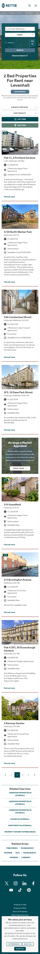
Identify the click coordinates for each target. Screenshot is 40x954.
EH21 (18, 853)
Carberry (25, 857)
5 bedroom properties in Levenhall (20, 811)
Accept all (20, 949)
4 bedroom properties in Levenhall (20, 802)
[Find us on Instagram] (15, 883)
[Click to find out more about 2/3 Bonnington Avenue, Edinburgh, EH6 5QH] (20, 584)
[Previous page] (5, 774)
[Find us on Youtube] (11, 890)
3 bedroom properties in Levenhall (20, 794)
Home (4, 13)
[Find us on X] (7, 883)
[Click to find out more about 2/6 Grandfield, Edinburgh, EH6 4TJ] (20, 513)
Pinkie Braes (12, 848)
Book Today (18, 468)
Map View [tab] (21, 125)
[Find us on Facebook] (33, 883)
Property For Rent (15, 13)
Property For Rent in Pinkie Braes (20, 832)
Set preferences (14, 944)
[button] (29, 5)
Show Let (11, 43)
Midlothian (29, 13)
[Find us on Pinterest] (29, 890)
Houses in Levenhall (20, 819)
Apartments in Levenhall (20, 825)
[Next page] (34, 774)
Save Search (20, 92)
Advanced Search (19, 56)
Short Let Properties (20, 912)
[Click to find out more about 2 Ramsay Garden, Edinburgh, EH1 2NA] (20, 731)
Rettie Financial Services (20, 915)
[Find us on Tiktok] (20, 890)
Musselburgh (27, 848)
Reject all (28, 944)
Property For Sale (20, 905)
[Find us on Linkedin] (24, 883)
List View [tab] (21, 119)
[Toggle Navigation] (35, 5)
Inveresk (8, 853)
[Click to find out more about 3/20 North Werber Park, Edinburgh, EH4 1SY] (20, 245)
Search (20, 50)
